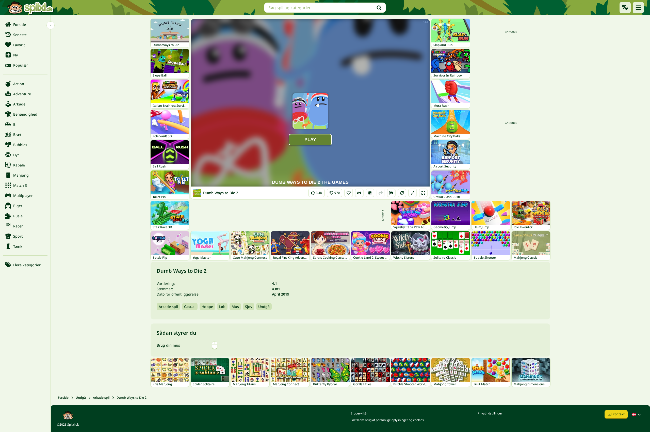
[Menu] (638, 7)
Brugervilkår (359, 413)
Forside (63, 397)
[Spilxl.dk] (30, 7)
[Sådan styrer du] (359, 193)
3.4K (316, 192)
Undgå (264, 306)
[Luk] (50, 25)
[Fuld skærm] (423, 193)
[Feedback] (391, 193)
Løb (222, 306)
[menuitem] (25, 24)
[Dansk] (637, 414)
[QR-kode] (370, 193)
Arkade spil (168, 306)
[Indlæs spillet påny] (402, 193)
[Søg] (379, 7)
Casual (190, 306)
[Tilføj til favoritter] (348, 193)
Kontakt (619, 414)
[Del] (380, 193)
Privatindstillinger (490, 413)
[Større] (412, 193)
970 (334, 192)
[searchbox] (325, 8)
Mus (235, 306)
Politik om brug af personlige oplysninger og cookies (387, 420)
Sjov (248, 306)
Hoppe (207, 306)
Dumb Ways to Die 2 (132, 397)
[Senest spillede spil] (625, 7)
